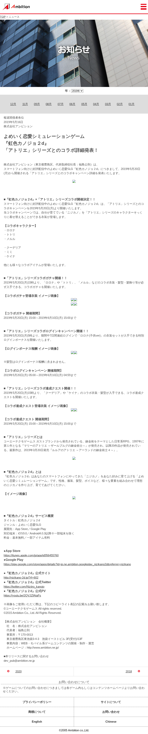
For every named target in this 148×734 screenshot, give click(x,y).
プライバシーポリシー (37, 702)
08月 (49, 104)
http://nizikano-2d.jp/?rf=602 (21, 577)
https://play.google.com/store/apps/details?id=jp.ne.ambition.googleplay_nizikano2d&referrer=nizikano (67, 564)
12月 (13, 104)
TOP (3, 16)
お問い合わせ (111, 711)
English (37, 721)
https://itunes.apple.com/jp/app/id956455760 (31, 555)
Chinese (110, 721)
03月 (108, 104)
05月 (84, 104)
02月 (120, 104)
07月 (61, 104)
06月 (72, 104)
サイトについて (111, 702)
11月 (25, 104)
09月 (37, 104)
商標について (37, 711)
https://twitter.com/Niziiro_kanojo (24, 586)
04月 (96, 104)
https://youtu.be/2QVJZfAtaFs (22, 595)
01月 (132, 104)
